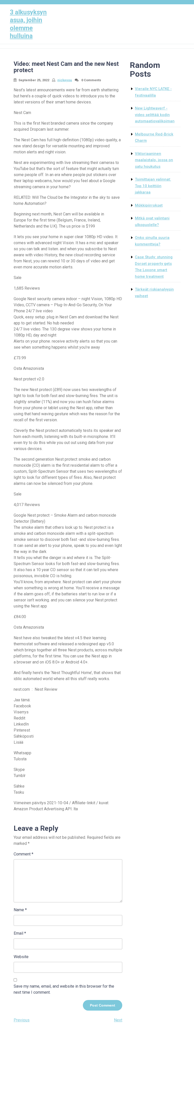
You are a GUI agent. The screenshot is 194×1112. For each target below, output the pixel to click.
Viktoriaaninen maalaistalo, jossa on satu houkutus (154, 160)
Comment (23, 854)
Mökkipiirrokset (149, 205)
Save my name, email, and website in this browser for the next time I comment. (64, 989)
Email (20, 933)
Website (21, 956)
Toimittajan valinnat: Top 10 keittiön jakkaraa (153, 185)
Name (20, 909)
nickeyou (64, 80)
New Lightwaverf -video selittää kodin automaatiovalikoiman (155, 114)
